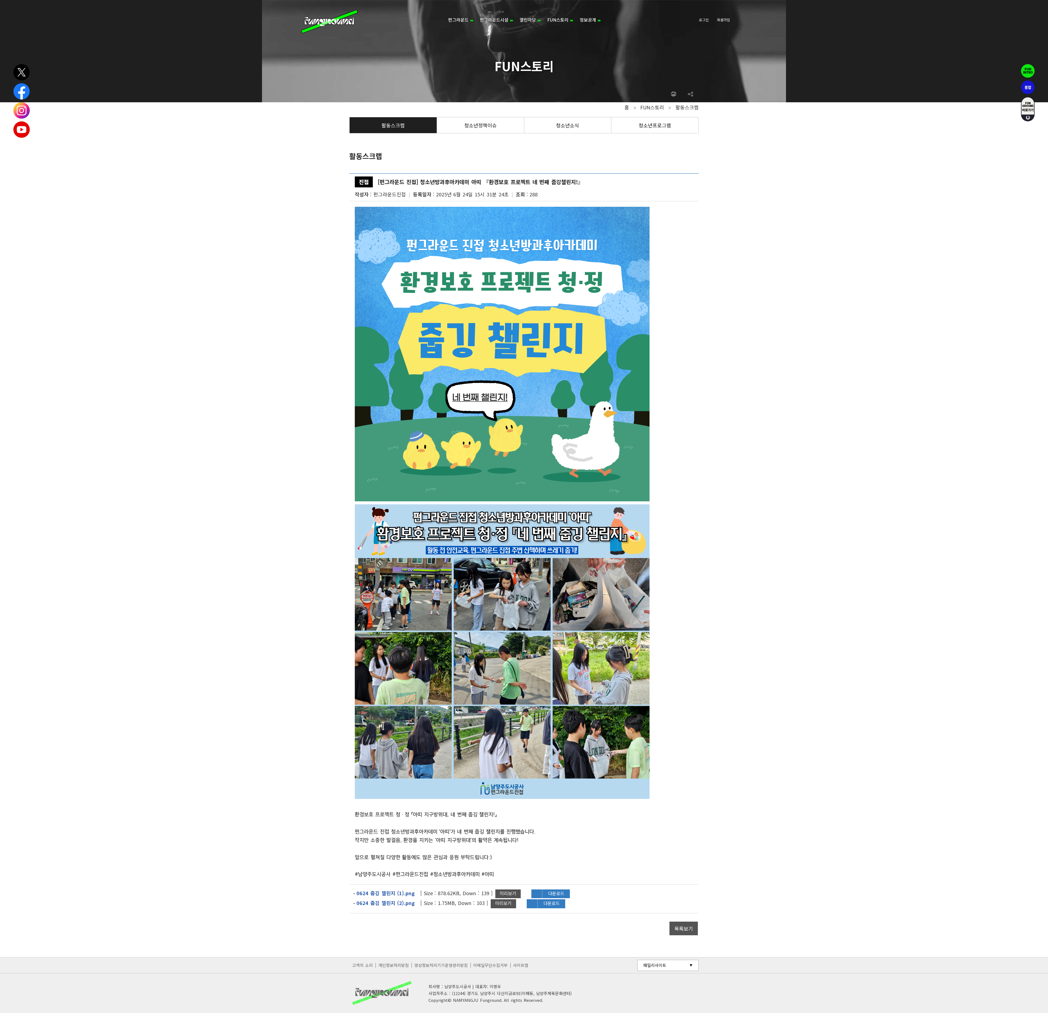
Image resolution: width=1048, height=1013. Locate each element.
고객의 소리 (362, 965)
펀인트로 (1028, 71)
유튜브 (21, 129)
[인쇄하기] (673, 94)
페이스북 (21, 91)
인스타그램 (21, 110)
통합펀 (1028, 87)
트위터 (21, 72)
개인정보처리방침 (393, 965)
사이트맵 (520, 965)
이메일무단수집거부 (490, 965)
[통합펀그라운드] (329, 21)
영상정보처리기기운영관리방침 (441, 965)
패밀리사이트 (654, 965)
